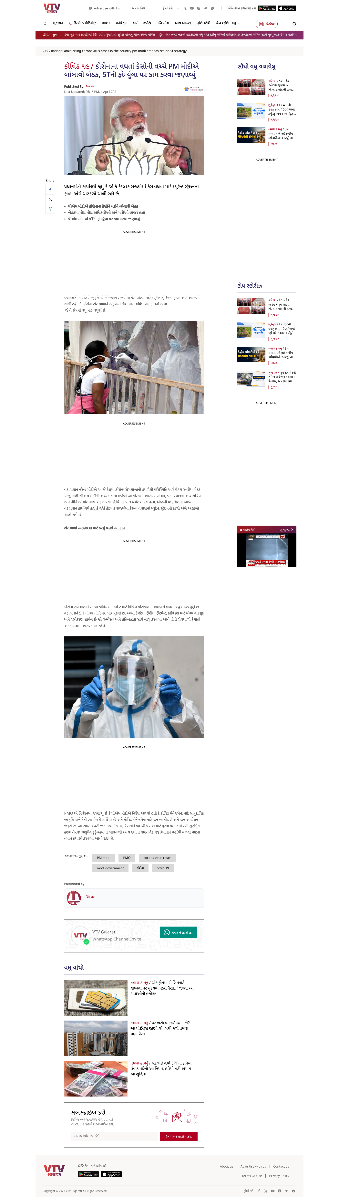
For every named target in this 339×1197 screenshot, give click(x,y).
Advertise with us (253, 1166)
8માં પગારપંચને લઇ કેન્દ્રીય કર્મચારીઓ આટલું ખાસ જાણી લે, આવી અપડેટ (281, 136)
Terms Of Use (252, 1176)
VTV (45, 51)
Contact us (281, 1166)
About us (226, 1166)
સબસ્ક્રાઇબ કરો (182, 1137)
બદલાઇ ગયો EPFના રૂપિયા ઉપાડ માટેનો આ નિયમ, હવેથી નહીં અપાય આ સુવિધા (160, 1069)
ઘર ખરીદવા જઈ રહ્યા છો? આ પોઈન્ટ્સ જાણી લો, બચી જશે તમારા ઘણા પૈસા (160, 1029)
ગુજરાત (275, 95)
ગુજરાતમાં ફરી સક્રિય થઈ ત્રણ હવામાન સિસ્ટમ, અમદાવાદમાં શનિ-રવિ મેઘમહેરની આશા (282, 381)
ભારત (274, 144)
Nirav (90, 86)
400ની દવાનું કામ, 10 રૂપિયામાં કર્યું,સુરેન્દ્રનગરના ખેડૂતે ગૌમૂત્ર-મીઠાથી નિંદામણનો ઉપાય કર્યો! (281, 114)
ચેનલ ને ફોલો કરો (182, 933)
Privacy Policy (279, 1176)
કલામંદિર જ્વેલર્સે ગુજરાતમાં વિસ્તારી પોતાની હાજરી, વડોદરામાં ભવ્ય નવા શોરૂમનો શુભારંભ (281, 90)
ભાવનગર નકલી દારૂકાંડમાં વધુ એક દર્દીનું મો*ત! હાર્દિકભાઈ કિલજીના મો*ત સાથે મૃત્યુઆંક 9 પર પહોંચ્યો (157, 35)
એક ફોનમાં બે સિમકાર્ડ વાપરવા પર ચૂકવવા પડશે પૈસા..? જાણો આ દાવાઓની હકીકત (161, 988)
